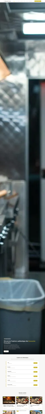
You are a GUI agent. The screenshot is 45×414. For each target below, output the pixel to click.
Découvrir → (6, 351)
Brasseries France (7, 1)
